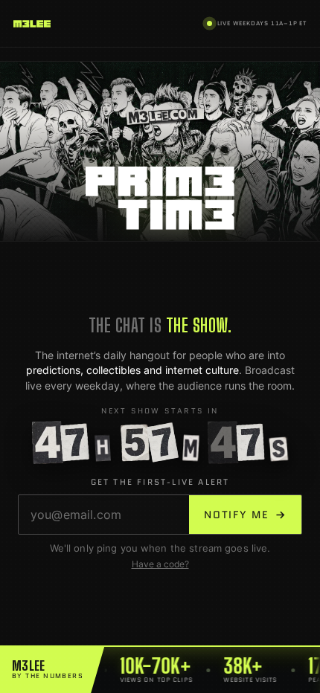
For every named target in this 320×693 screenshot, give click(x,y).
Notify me (245, 514)
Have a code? (160, 564)
